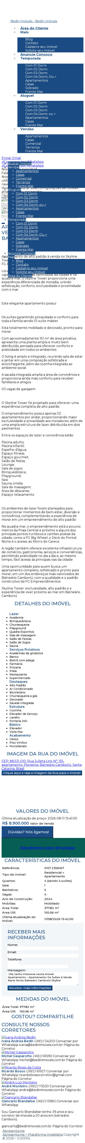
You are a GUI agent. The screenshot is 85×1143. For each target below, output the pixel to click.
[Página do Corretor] (19, 1037)
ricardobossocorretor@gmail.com (45, 1075)
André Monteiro (14, 1086)
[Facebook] (8, 4)
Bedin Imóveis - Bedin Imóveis (33, 21)
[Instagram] (8, 10)
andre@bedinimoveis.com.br (41, 1090)
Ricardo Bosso (13, 1071)
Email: (12, 952)
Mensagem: (17, 970)
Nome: (13, 945)
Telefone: (15, 959)
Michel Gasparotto (17, 1056)
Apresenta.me (14, 1131)
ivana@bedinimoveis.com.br (41, 1045)
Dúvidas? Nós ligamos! (28, 832)
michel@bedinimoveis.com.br (42, 1060)
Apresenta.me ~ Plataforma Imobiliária (33, 1135)
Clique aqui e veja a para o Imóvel (41, 773)
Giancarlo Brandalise (18, 1101)
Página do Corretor (17, 1079)
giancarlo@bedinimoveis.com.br (27, 1126)
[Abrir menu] (1, 158)
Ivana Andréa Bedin (17, 1041)
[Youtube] (8, 16)
